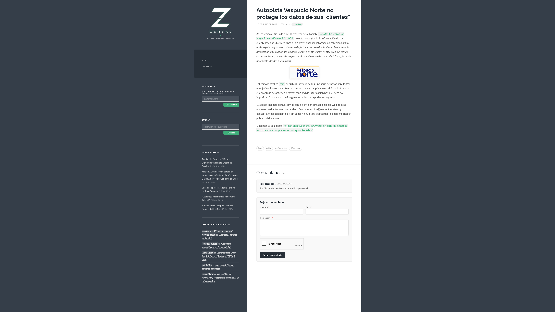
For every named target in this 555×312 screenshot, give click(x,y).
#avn (260, 148)
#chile (268, 148)
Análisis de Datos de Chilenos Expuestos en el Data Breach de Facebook (217, 162)
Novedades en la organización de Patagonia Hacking (217, 207)
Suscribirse (231, 105)
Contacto (207, 66)
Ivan (281, 84)
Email (309, 207)
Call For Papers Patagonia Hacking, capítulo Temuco (219, 189)
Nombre (264, 207)
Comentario (266, 218)
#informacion (281, 148)
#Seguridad (295, 148)
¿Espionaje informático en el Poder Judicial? (218, 198)
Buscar (231, 133)
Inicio (204, 60)
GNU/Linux (297, 24)
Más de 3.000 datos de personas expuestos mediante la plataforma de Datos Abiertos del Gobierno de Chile (220, 176)
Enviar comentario (272, 255)
